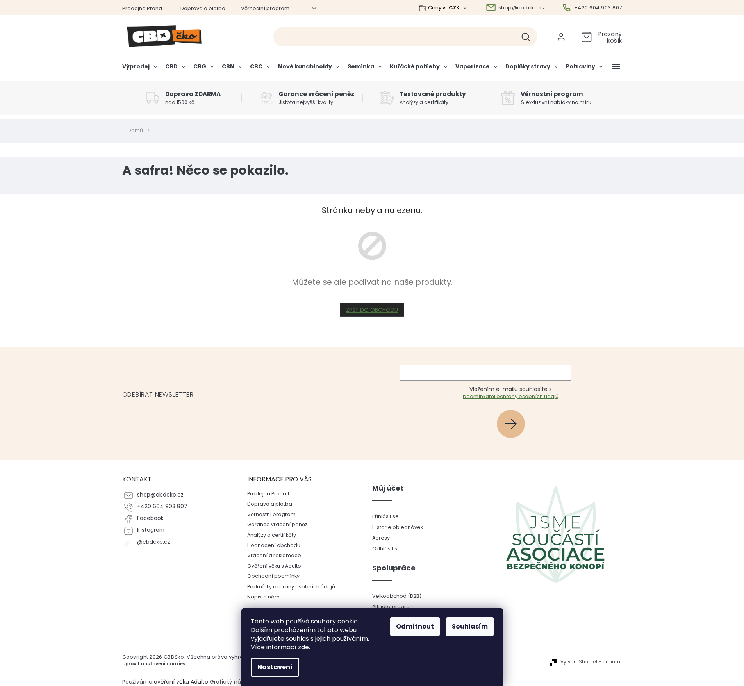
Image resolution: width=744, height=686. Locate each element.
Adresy (381, 537)
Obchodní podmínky (273, 576)
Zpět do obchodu (372, 310)
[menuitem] (141, 69)
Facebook (150, 518)
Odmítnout (415, 626)
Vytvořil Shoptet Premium (590, 662)
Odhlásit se (386, 548)
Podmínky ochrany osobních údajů (291, 586)
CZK (455, 7)
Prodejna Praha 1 (143, 8)
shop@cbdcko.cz (160, 494)
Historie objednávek (397, 527)
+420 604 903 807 (162, 506)
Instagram (150, 530)
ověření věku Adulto (181, 682)
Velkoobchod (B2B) (396, 596)
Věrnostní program (265, 8)
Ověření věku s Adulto (274, 566)
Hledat (528, 37)
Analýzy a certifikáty (271, 535)
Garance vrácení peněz (277, 524)
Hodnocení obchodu (273, 545)
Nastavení (275, 667)
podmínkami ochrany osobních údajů (510, 396)
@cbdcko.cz (153, 542)
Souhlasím (470, 626)
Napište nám (263, 596)
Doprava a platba (202, 8)
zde (303, 647)
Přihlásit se (514, 423)
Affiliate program (393, 606)
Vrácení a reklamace (274, 555)
